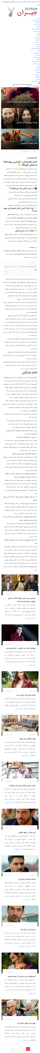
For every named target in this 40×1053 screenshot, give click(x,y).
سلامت (38, 35)
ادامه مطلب (29, 618)
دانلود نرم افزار (36, 29)
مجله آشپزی (36, 20)
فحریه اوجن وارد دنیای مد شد (25, 695)
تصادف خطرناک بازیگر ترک (26, 879)
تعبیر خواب (37, 24)
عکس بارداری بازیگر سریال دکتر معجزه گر (22, 785)
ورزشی (38, 46)
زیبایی (38, 33)
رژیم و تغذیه (36, 31)
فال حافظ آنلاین (35, 48)
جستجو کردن (36, 86)
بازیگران (38, 22)
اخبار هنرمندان (8, 594)
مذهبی (38, 44)
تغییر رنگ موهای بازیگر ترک (26, 1023)
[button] (20, 83)
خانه (39, 18)
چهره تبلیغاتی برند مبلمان (27, 738)
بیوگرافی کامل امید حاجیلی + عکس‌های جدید (20, 648)
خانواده (38, 27)
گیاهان (38, 40)
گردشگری (37, 37)
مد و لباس (37, 42)
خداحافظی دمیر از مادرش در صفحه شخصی (21, 976)
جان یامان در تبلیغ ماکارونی (26, 832)
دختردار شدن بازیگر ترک (27, 929)
